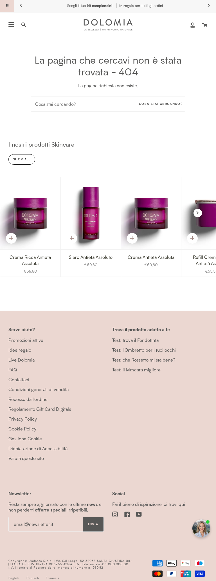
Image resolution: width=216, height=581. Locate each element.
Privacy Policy (22, 418)
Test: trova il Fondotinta (135, 340)
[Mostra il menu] (11, 24)
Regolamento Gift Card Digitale (39, 409)
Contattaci (18, 379)
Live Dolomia (21, 359)
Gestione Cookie (25, 438)
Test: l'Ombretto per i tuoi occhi (144, 350)
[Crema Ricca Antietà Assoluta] (30, 213)
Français (52, 578)
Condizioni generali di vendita (38, 389)
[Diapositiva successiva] (198, 213)
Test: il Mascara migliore (136, 369)
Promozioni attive (25, 340)
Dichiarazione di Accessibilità (38, 448)
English (13, 578)
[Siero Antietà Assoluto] (91, 213)
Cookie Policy (22, 428)
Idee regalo (19, 350)
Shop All (21, 159)
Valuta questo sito (26, 458)
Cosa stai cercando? (161, 104)
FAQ (12, 369)
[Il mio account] (192, 25)
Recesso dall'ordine (28, 399)
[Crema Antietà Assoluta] (151, 213)
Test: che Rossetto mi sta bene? (143, 359)
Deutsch (32, 578)
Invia (93, 524)
